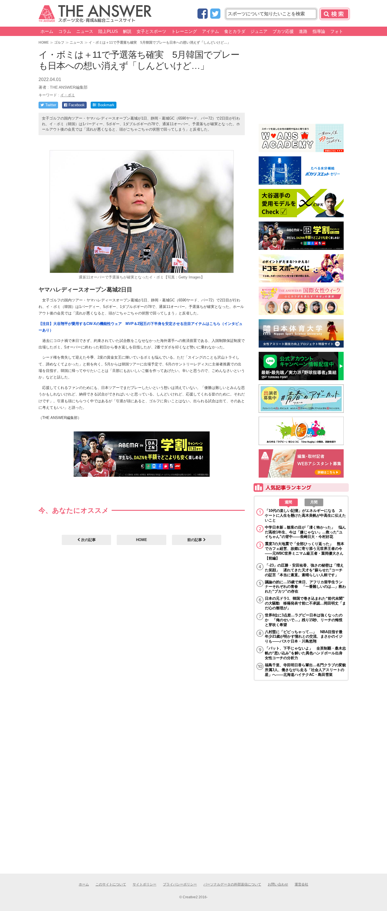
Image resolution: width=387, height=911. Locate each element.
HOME (44, 42)
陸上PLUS (108, 31)
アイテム (210, 31)
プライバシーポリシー (180, 884)
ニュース (84, 31)
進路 (303, 31)
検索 (334, 14)
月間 (314, 502)
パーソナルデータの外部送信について (232, 884)
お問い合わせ (278, 884)
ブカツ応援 (283, 31)
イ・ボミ (67, 95)
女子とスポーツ (151, 31)
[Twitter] (215, 14)
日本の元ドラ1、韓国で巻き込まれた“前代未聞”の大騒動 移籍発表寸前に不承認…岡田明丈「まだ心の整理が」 (305, 603)
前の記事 (195, 540)
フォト (336, 31)
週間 (288, 502)
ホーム (47, 31)
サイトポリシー (144, 884)
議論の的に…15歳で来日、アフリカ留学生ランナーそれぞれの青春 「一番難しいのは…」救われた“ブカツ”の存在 (305, 587)
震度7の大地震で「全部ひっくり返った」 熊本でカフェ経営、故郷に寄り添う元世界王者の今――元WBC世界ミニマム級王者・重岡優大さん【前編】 (304, 551)
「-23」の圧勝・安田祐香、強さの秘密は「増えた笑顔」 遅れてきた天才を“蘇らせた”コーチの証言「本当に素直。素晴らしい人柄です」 (304, 570)
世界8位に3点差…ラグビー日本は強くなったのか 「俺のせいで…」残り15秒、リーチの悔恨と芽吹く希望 (304, 620)
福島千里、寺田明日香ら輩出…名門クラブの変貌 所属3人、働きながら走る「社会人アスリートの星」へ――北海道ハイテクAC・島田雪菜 (305, 670)
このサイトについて (110, 884)
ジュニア (258, 31)
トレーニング (184, 31)
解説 (127, 31)
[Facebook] (202, 14)
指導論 (318, 31)
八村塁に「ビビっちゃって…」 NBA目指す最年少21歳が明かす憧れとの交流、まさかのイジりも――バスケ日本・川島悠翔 (304, 637)
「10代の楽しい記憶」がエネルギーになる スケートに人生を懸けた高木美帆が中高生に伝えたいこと (305, 515)
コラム (64, 31)
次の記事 (88, 540)
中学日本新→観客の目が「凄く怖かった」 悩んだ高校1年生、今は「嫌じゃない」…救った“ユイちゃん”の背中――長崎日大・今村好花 (305, 532)
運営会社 (301, 884)
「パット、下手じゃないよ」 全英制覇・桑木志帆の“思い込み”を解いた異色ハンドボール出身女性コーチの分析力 (305, 653)
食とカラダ (234, 31)
